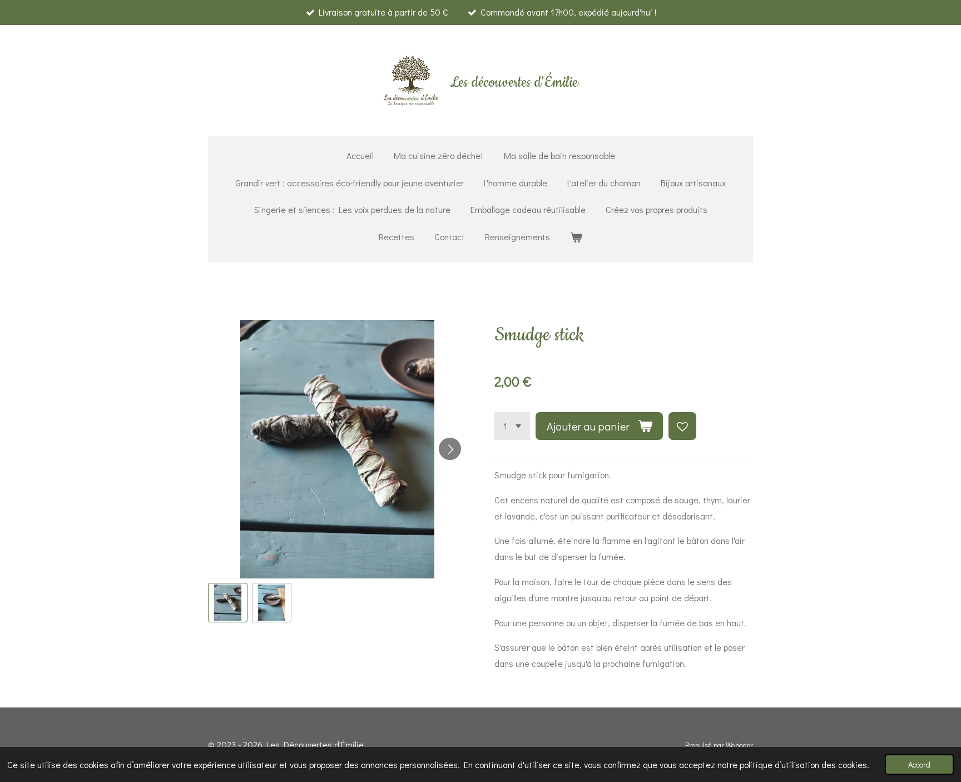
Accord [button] (919, 764)
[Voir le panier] (576, 237)
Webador (739, 745)
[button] (227, 602)
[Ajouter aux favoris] (682, 426)
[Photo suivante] (450, 449)
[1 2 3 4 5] (512, 426)
